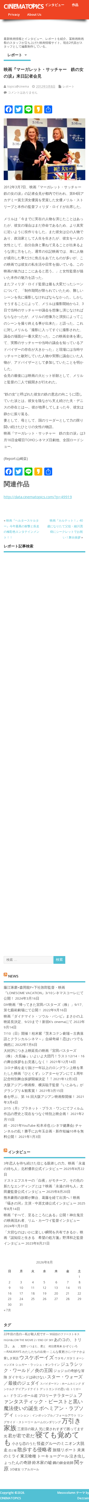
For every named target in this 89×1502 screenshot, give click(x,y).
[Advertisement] (44, 749)
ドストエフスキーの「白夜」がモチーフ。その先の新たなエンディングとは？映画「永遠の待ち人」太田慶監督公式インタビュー (43, 1186)
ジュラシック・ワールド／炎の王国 (43, 1367)
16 (9, 1293)
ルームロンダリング (47, 1422)
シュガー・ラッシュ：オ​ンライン (37, 1364)
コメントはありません (23, 92)
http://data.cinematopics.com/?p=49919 (38, 496)
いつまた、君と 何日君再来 (44, 1346)
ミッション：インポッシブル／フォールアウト (45, 1415)
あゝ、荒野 (19, 1346)
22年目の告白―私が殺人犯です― (26, 1334)
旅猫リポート (64, 1450)
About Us (34, 14)
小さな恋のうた (24, 1443)
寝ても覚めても (41, 1438)
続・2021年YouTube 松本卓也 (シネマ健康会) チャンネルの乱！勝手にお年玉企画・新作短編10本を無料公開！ (44, 1131)
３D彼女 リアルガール (24, 1469)
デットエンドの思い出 (54, 1389)
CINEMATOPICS (24, 6)
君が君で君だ (21, 1436)
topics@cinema (18, 86)
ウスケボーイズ (36, 1357)
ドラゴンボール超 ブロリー (31, 1395)
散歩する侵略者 (34, 1449)
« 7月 (7, 1310)
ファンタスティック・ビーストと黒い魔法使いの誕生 (43, 1401)
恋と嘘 (12, 1450)
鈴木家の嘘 (42, 1462)
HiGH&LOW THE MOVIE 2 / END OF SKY (28, 1340)
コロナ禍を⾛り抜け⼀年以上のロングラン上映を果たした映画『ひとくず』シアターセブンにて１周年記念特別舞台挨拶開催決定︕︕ (43, 1073)
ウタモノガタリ (65, 1358)
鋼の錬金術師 (63, 1462)
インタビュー (54, 4)
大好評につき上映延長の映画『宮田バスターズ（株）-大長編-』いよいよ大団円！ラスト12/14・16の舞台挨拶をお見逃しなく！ (44, 1056)
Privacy (14, 14)
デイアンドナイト (27, 1389)
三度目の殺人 (27, 1428)
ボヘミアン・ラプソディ (44, 1411)
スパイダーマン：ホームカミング (60, 1383)
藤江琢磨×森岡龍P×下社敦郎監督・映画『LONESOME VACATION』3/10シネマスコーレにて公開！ (44, 993)
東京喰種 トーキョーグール (44, 1456)
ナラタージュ (65, 1395)
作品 (75, 4)
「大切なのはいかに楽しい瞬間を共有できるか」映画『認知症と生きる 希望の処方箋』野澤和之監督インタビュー (43, 1238)
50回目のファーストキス (64, 1334)
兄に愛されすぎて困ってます (61, 1428)
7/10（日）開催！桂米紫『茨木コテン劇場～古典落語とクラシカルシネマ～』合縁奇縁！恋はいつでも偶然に (44, 1039)
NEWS (13, 975)
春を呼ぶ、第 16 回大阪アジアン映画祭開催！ (39, 1096)
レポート (14, 54)
